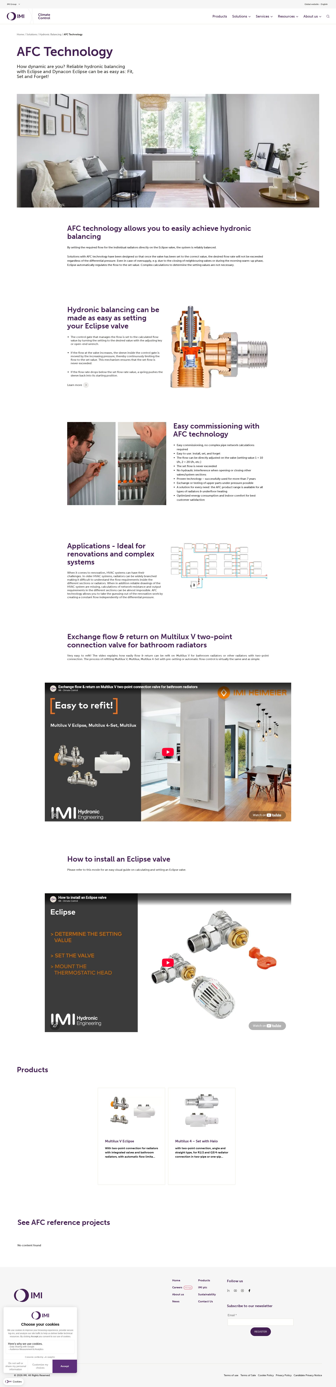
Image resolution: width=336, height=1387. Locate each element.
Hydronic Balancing (50, 34)
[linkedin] (228, 1290)
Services (262, 16)
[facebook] (249, 1290)
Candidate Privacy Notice (308, 1375)
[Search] (328, 16)
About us (310, 16)
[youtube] (235, 1290)
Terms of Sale (248, 1375)
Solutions (239, 16)
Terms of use (231, 1375)
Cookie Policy (266, 1375)
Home (20, 34)
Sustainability (207, 1294)
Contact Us (205, 1301)
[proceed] (86, 385)
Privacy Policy (284, 1375)
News (175, 1301)
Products (219, 16)
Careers (177, 1287)
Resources (286, 16)
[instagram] (242, 1290)
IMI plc (202, 1287)
